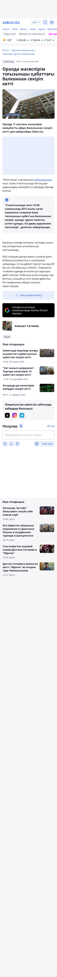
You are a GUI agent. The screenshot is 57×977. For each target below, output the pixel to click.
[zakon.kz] (11, 22)
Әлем (14, 29)
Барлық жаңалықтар (23, 50)
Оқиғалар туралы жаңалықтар (18, 53)
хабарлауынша (43, 179)
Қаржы (23, 29)
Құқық (41, 29)
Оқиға (33, 29)
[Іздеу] (45, 22)
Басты (5, 50)
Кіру (52, 426)
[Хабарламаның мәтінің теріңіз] (28, 435)
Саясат (6, 29)
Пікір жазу (47, 443)
